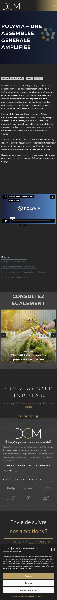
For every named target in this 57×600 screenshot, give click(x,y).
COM (29, 78)
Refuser (28, 583)
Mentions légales (18, 596)
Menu (54, 6)
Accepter (28, 576)
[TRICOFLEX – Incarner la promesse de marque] (28, 336)
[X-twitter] (31, 417)
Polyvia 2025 (8, 277)
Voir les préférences (28, 590)
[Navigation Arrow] (3, 335)
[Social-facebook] (20, 417)
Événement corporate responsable (18, 272)
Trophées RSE (23, 277)
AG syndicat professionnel (14, 261)
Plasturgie (42, 272)
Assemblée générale (12, 78)
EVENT (38, 78)
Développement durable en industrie (19, 266)
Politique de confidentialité (34, 596)
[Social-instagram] (26, 417)
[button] (53, 549)
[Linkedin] (37, 417)
